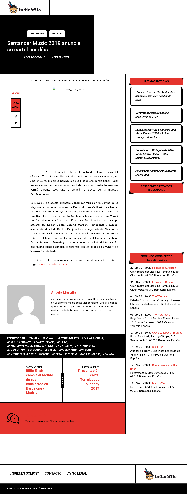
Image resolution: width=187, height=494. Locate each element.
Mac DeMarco (160, 383)
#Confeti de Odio (44, 342)
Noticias (57, 33)
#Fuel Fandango (85, 346)
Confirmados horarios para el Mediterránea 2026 (152, 115)
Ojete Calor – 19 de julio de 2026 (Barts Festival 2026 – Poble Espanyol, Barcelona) (154, 154)
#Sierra (57, 354)
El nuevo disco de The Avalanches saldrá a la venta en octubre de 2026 (155, 96)
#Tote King (71, 354)
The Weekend (160, 297)
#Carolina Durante (19, 342)
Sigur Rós (157, 347)
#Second (44, 354)
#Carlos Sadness (92, 338)
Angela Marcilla (63, 292)
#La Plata (51, 350)
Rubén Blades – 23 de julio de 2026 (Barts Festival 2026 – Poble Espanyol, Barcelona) (155, 133)
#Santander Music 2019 (21, 354)
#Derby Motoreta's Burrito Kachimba (30, 346)
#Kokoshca (35, 350)
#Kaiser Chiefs (16, 350)
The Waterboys (161, 315)
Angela (16, 93)
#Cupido (62, 342)
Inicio (33, 80)
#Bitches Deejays (68, 338)
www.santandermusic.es (53, 264)
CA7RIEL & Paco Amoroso (167, 333)
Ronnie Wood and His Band (153, 367)
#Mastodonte (68, 350)
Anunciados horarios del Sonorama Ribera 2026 (155, 173)
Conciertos (37, 33)
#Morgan (85, 350)
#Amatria (34, 338)
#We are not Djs (90, 354)
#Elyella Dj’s (64, 346)
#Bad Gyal (48, 338)
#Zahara (108, 354)
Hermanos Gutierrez (164, 268)
